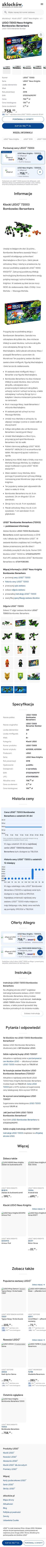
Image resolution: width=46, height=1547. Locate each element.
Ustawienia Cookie (11, 1520)
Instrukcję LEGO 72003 (13, 1133)
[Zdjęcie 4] (37, 70)
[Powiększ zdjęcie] (23, 47)
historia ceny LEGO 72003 (17, 582)
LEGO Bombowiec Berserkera (24, 1120)
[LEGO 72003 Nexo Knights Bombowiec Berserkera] (34, 623)
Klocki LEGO (17, 18)
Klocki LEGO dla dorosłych (15, 1465)
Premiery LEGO (10, 1469)
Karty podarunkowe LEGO (14, 1480)
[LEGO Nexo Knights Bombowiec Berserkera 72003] (7, 623)
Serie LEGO (8, 1484)
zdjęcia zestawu (18, 590)
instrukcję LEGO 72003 (26, 594)
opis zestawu (19, 586)
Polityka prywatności (12, 1512)
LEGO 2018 (28, 139)
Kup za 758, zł (23, 126)
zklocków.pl (6, 18)
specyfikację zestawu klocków (27, 598)
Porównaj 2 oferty (23, 119)
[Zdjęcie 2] (16, 70)
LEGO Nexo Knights (30, 18)
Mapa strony (8, 1500)
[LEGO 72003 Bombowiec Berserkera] (7, 650)
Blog (5, 1508)
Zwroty (6, 1516)
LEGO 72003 (8, 1064)
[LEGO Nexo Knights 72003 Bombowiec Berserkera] (34, 636)
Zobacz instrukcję (32, 1013)
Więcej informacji (23, 132)
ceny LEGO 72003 (22, 577)
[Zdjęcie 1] (6, 70)
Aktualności (8, 1504)
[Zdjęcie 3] (27, 70)
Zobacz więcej (37, 1209)
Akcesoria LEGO (10, 1461)
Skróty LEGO (9, 1488)
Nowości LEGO (10, 1457)
